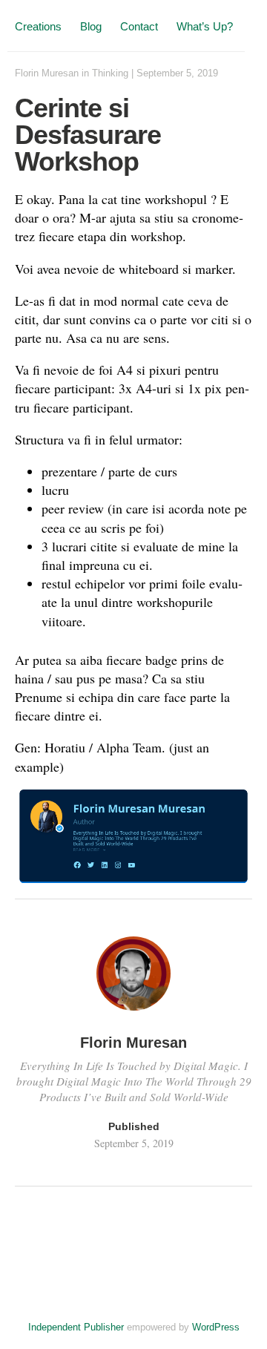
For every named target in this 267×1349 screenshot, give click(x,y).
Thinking (110, 73)
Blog (91, 26)
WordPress (216, 1327)
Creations (38, 26)
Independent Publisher (76, 1327)
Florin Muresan (47, 73)
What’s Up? (205, 26)
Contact (139, 26)
